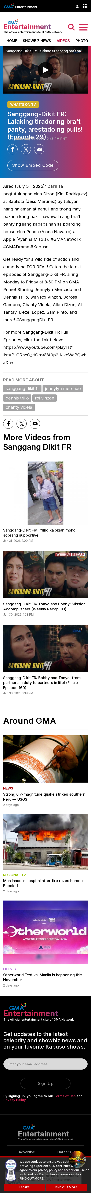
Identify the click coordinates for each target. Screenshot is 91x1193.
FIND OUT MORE (66, 1187)
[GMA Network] (9, 6)
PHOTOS (83, 41)
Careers (64, 1152)
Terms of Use (65, 1096)
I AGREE (24, 1187)
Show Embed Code (33, 165)
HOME (12, 41)
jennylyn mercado (63, 388)
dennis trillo (17, 398)
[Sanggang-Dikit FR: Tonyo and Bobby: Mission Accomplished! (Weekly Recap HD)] (45, 574)
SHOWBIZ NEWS (37, 41)
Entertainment (26, 7)
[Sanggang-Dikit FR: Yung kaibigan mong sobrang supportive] (45, 493)
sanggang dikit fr (22, 388)
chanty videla (19, 407)
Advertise (27, 1152)
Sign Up (46, 1083)
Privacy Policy (14, 1100)
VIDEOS (63, 41)
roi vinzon (44, 398)
